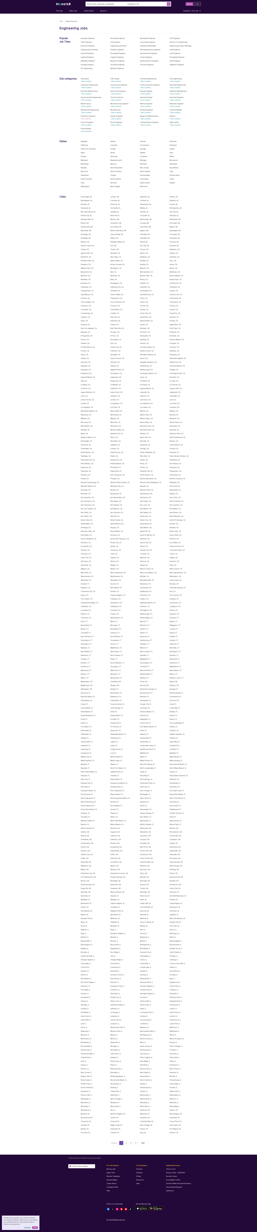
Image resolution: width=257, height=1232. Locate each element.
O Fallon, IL (174, 1050)
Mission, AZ (85, 242)
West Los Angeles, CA (148, 573)
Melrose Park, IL (116, 1031)
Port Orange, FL (146, 791)
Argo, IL (83, 933)
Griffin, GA (114, 854)
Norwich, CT (174, 655)
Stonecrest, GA (175, 885)
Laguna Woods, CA (88, 392)
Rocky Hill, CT (175, 659)
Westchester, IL (146, 1099)
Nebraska (173, 164)
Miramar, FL (85, 764)
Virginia (172, 183)
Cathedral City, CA (146, 294)
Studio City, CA (115, 543)
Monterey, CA (115, 426)
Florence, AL (115, 204)
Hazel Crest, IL (115, 1001)
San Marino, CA (145, 509)
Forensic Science (116, 97)
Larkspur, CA (115, 396)
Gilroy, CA (84, 355)
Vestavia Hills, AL (87, 219)
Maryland (84, 160)
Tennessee (144, 179)
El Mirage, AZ (86, 238)
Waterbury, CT (86, 670)
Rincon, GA (85, 881)
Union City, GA (175, 888)
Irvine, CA (143, 377)
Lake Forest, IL (175, 1012)
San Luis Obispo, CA (88, 509)
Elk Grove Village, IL (88, 982)
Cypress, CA (85, 317)
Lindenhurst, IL (175, 1020)
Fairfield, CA (144, 340)
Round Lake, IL (86, 1080)
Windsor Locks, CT (177, 678)
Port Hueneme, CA (117, 475)
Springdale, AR (175, 231)
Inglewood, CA (115, 377)
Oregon (113, 175)
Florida (112, 149)
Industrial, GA (115, 858)
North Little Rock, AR (118, 231)
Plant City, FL (145, 787)
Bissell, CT (173, 621)
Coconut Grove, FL (117, 704)
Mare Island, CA (116, 411)
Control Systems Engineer (150, 85)
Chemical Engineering (148, 79)
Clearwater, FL (145, 700)
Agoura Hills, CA (87, 253)
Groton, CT (114, 644)
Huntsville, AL (115, 208)
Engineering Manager (148, 46)
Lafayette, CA (115, 388)
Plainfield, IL (144, 1065)
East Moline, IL (86, 979)
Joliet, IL (143, 1009)
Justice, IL (173, 1009)
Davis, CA (84, 321)
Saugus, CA (114, 527)
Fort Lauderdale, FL (177, 723)
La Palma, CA (145, 385)
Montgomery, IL (146, 1035)
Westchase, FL (145, 821)
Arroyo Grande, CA (117, 264)
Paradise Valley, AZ (117, 242)
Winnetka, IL (85, 1106)
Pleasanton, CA (175, 471)
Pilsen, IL (113, 1065)
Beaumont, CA (86, 272)
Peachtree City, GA (88, 873)
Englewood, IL (175, 982)
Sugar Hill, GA (86, 888)
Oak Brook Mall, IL (87, 1054)
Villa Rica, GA (85, 892)
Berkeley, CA (115, 276)
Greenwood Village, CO (89, 603)
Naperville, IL (115, 1042)
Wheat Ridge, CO (146, 618)
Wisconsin (143, 186)
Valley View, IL (175, 1091)
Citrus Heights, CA (87, 302)
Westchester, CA (87, 576)
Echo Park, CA (175, 328)
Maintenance (86, 104)
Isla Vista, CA (174, 377)
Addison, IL (85, 930)
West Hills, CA (86, 573)
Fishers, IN (144, 1129)
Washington (85, 186)
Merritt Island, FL (116, 757)
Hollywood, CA (86, 373)
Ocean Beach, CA (176, 445)
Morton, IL (114, 1039)
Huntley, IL (85, 1009)
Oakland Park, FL (116, 772)
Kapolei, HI (114, 896)
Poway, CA (85, 479)
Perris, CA (143, 464)
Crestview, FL (145, 708)
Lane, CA (84, 396)
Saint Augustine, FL (88, 798)
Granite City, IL (115, 997)
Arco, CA (173, 261)
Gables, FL (174, 727)
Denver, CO (114, 591)
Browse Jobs (111, 1169)
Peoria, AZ (144, 242)
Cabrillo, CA (144, 283)
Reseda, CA (144, 486)
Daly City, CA (115, 317)
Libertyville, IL (86, 1020)
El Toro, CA (114, 336)
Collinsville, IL (145, 963)
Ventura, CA (144, 561)
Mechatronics (115, 110)
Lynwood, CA (174, 407)
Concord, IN (114, 1121)
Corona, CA (174, 306)
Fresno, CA (85, 351)
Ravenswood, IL (116, 1069)
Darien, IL (173, 967)
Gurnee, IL (144, 997)
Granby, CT (174, 640)
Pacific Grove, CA (116, 452)
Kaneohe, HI (85, 896)
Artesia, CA (144, 264)
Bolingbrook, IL (145, 945)
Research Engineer (117, 61)
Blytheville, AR (175, 219)
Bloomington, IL (87, 945)
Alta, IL (142, 930)
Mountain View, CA (147, 430)
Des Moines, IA (86, 911)
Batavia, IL (114, 937)
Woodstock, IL (86, 1110)
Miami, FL (143, 757)
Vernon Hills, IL (86, 1095)
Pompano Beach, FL (88, 791)
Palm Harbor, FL (116, 779)
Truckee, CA (144, 554)
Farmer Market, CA (177, 340)
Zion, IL (113, 1110)
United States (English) (80, 1166)
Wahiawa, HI (85, 900)
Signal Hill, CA (145, 531)
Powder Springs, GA (117, 877)
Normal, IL (173, 1042)
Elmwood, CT (145, 636)
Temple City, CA (146, 550)
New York (84, 171)
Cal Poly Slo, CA (176, 283)
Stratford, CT (86, 667)
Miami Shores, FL (146, 761)
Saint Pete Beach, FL (177, 798)
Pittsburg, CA (174, 467)
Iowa (171, 153)
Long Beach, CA (116, 403)
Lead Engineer (175, 53)
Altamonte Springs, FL (148, 689)
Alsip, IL (113, 930)
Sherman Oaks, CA (88, 531)
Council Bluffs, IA (146, 907)
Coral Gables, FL (87, 708)
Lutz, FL (113, 753)
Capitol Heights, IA (117, 903)
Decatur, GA (114, 843)
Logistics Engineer (117, 57)
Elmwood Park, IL (146, 982)
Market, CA (174, 411)
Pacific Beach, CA (87, 452)
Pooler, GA (174, 873)
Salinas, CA (174, 494)
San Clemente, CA (88, 501)
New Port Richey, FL (147, 764)
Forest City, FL (145, 723)
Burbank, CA (85, 283)
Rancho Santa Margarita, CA (150, 482)
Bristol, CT (85, 629)
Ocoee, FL (173, 772)
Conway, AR (144, 223)
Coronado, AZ (175, 234)
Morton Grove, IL (146, 1039)
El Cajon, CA (114, 332)
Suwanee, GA (115, 888)
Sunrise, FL (114, 809)
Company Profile (112, 1187)
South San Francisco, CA (119, 539)
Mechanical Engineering (90, 110)
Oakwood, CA (145, 445)
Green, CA (144, 358)
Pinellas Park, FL (116, 787)
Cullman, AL (144, 200)
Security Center (171, 1176)
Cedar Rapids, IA (176, 903)
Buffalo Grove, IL (176, 948)
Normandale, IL (86, 1046)
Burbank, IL (85, 952)
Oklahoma (85, 175)
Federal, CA (85, 343)
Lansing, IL (144, 1016)
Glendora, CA (175, 355)
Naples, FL (114, 764)
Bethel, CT (144, 621)
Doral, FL (84, 719)
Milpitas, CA (114, 418)
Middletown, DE (86, 685)
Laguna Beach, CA (147, 388)
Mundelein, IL (86, 1042)
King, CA (84, 381)
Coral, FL (173, 704)
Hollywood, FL (115, 738)
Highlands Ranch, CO (148, 603)
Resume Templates (113, 1176)
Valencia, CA (144, 558)
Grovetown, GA (145, 854)
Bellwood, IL (144, 937)
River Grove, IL (86, 1072)
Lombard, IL (144, 1024)
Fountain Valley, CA (147, 347)
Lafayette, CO (86, 606)
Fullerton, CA (115, 351)
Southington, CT (146, 663)
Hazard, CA (114, 366)
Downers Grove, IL (117, 975)
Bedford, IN (85, 1114)
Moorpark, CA (175, 426)
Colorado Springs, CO (178, 588)
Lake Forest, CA (116, 392)
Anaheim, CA (174, 257)
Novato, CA (174, 441)
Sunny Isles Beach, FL (89, 809)
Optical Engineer (176, 110)
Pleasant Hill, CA (146, 471)
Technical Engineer (117, 65)
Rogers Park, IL (86, 1076)
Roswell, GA (174, 881)
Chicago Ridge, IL (116, 960)
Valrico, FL (114, 817)
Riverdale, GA (115, 881)
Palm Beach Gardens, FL (179, 776)
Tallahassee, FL (175, 809)
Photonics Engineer (88, 116)
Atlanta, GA (85, 832)
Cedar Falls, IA (145, 903)
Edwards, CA (85, 332)
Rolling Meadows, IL (117, 1076)
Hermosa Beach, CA (177, 366)
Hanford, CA (115, 362)
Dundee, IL (174, 975)
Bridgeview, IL (115, 948)
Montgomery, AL (176, 208)
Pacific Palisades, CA (147, 452)
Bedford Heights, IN (117, 1114)
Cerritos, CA (85, 298)
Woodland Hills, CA (147, 580)
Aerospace (85, 79)
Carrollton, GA (145, 836)
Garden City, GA (87, 854)
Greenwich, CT (86, 644)
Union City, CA (86, 558)
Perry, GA (143, 873)
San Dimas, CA (145, 501)
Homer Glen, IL (145, 1005)
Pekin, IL (173, 1061)
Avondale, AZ (86, 234)
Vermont (113, 183)
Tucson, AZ (114, 249)
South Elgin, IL (175, 1084)
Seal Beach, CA (145, 527)
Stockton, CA (86, 543)
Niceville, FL (85, 768)
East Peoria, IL (115, 979)
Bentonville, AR (146, 219)
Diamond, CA (115, 321)
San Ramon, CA (175, 512)
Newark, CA (144, 433)
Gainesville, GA (175, 851)
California (84, 145)
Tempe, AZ (85, 249)
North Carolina (115, 171)
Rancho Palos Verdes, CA (120, 482)
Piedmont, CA (86, 467)
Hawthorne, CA (175, 362)
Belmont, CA (85, 276)
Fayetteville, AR (87, 227)
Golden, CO (144, 599)
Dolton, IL (84, 975)
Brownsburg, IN (86, 1118)
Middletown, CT (116, 648)
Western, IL (174, 1099)
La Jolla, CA (174, 381)
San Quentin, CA (116, 512)
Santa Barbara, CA (176, 516)
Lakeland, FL (85, 745)
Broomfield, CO (116, 588)
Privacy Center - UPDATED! (175, 1173)
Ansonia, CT (174, 618)
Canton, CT (144, 629)
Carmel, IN (114, 1118)
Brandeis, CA (85, 279)
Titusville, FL (85, 817)
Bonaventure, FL (146, 693)
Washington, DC (87, 682)
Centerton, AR (115, 223)
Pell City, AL (174, 212)
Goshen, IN (174, 1133)
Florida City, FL (115, 723)
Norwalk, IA (144, 915)
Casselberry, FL (86, 700)
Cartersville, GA (175, 836)
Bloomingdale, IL (176, 941)
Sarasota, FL (144, 802)
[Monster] (63, 4)
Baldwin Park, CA (87, 268)
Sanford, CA (114, 516)
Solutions (139, 1173)
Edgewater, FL (145, 719)
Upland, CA (114, 558)
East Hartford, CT (87, 636)
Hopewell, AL (86, 208)
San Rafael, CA (145, 512)
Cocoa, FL (84, 704)
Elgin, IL (172, 979)
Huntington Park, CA (177, 373)
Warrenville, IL (145, 1095)
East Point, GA (145, 847)
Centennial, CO (145, 588)
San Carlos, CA (175, 497)
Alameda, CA (115, 253)
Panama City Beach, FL (119, 783)
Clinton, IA (84, 907)
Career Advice (89, 11)
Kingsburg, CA (115, 381)
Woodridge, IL (175, 1106)
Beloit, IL (173, 937)
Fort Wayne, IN (175, 1129)
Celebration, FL (116, 700)
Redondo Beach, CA (88, 486)
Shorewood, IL (115, 1084)
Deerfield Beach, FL (88, 715)
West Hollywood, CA (117, 573)
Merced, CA (174, 415)
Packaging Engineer (177, 57)
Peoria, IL (84, 1065)
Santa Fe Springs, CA (177, 520)
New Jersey (144, 168)
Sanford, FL (114, 802)
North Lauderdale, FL (148, 768)
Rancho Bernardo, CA (148, 479)
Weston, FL (85, 824)
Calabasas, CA (86, 287)
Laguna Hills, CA (176, 388)
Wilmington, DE (86, 689)
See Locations (87, 81)
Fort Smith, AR (115, 227)
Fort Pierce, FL (115, 727)
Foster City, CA (115, 347)
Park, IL (83, 1061)
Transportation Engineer (149, 122)
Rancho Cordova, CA (177, 479)
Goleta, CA (85, 358)
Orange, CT (85, 659)
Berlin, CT (114, 621)
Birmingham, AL (86, 200)
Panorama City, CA (88, 460)
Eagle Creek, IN (116, 1125)
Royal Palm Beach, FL (178, 794)
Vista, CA (173, 565)
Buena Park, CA (176, 279)
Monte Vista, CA (176, 422)
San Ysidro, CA (86, 516)
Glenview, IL (174, 994)
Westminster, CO (116, 618)
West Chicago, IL (116, 1099)
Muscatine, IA (115, 915)
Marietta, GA (144, 866)
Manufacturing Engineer (119, 104)
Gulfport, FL (174, 730)
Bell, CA (113, 272)
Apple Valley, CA (116, 261)
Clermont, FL (174, 700)
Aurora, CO (114, 584)
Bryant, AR (85, 223)
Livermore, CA (145, 400)
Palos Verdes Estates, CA (179, 456)
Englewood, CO (146, 591)
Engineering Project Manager (181, 46)
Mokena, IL (85, 1035)
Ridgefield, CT (145, 659)
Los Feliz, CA (115, 407)
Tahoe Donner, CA (177, 546)
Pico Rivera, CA (175, 464)
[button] (168, 4)
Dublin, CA (144, 325)
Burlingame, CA (116, 283)
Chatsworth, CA (116, 298)
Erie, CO (173, 591)
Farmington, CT (86, 640)
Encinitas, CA (174, 336)
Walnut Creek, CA (146, 569)
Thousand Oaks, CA (177, 550)
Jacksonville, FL (87, 742)
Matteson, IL (174, 1027)
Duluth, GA (85, 847)
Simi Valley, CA (86, 535)
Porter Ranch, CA (146, 475)
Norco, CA (114, 437)
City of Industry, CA (117, 302)
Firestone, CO (145, 595)
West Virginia (115, 186)
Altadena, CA (145, 257)
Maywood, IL (85, 1031)
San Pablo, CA (86, 512)
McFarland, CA (115, 415)
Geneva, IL (85, 994)
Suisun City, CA (145, 543)
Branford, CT (145, 625)
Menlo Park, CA (146, 415)
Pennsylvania (145, 175)
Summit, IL (173, 1087)
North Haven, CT (116, 655)
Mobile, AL (144, 208)
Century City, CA (176, 294)
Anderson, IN (145, 1110)
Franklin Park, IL (146, 990)
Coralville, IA (115, 907)
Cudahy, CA (114, 313)
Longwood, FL (86, 753)
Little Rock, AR (145, 227)
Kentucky (113, 156)
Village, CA (114, 565)
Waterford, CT (115, 670)
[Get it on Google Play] (156, 1208)
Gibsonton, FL (115, 730)
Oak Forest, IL (115, 1054)
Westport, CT (115, 674)
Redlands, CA (174, 482)
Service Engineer (87, 122)
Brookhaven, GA (176, 832)
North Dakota (145, 171)
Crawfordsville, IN (146, 1121)
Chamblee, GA (86, 839)
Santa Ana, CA (145, 516)
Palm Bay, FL (145, 776)
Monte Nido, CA (146, 422)
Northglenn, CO (146, 610)
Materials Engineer (177, 104)
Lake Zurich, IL (86, 1016)
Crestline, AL (115, 200)
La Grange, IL (115, 1012)
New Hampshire (116, 168)
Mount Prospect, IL (177, 1039)
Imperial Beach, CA (88, 377)
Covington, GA (175, 839)
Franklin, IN (114, 1133)
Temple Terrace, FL (177, 813)
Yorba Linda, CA (175, 580)
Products (139, 1169)
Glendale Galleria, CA (148, 355)
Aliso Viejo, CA (115, 257)
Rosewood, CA (115, 494)
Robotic (172, 116)
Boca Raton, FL (116, 693)
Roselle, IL (173, 1076)
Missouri (113, 164)
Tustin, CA (173, 554)
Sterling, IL (114, 1087)
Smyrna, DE (144, 685)
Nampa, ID (144, 926)
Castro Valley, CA (116, 294)
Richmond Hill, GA (176, 877)
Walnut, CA (114, 569)
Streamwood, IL (146, 1087)
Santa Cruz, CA (145, 520)
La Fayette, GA (116, 862)
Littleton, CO (145, 606)
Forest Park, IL (175, 986)
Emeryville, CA (145, 336)
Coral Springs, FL (116, 708)
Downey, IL (144, 975)
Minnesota (174, 160)
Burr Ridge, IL (115, 952)
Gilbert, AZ (114, 238)
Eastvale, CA (144, 328)
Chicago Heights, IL (88, 960)
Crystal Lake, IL (145, 967)
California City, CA (117, 287)
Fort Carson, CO (176, 595)
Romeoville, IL (145, 1076)
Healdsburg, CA (146, 366)
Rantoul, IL (85, 1069)
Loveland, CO (115, 610)
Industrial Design (146, 97)
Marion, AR (174, 227)
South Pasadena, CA (88, 539)
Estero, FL (173, 719)
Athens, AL (174, 197)
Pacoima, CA (174, 452)
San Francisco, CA (87, 505)
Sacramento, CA (146, 494)
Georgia (143, 149)
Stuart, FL (143, 806)
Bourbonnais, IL (175, 945)
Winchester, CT (116, 678)
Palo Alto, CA (145, 456)
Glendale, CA (115, 355)
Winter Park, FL (175, 824)
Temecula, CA (115, 550)
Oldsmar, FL (85, 776)
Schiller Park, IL (86, 1084)
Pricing (138, 1176)
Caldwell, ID (114, 922)
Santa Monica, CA (117, 524)
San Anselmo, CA (87, 497)
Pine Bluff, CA (115, 467)
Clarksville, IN (175, 1118)
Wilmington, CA (175, 576)
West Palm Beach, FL (118, 821)
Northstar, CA (115, 441)
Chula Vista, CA (175, 298)
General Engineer (87, 53)
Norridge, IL (114, 1046)
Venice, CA (114, 561)
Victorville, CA (86, 565)
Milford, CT (144, 648)
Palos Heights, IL (146, 1057)
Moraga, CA (85, 430)
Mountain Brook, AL (88, 212)
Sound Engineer (116, 122)
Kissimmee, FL (145, 742)
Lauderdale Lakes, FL (148, 745)
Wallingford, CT (175, 667)
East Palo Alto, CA (117, 328)
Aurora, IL (143, 933)
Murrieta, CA (174, 430)
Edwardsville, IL (145, 979)
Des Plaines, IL (175, 971)
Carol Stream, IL (176, 952)
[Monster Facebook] (109, 1210)
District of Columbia (88, 149)
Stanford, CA (145, 539)
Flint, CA (113, 343)
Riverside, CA (86, 490)
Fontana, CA (174, 343)
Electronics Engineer (118, 91)
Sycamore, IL (85, 1091)
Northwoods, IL (145, 1050)
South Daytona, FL (88, 806)
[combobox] (106, 4)
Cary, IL (113, 956)
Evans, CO (84, 595)
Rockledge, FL (145, 794)
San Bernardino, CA (117, 497)
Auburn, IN (174, 1110)
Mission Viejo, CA (146, 418)
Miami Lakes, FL (116, 761)
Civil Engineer (115, 42)
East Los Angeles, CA (89, 328)
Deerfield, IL (114, 971)
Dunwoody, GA (115, 847)
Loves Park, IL (175, 1024)
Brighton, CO (85, 588)
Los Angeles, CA (87, 407)
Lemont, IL (174, 1016)
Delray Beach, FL (116, 715)
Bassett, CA (144, 268)
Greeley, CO (174, 599)
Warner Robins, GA (117, 892)
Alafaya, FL (114, 689)
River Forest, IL (175, 1069)
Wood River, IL (145, 1106)
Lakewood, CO (115, 606)
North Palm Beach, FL (89, 772)
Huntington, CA (116, 373)
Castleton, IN (145, 1118)
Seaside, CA (174, 527)
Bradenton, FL (115, 697)
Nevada (83, 168)
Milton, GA (85, 869)
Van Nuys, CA (86, 561)
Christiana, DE (115, 682)
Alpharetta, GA (145, 828)
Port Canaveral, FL (117, 791)
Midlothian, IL (174, 1031)
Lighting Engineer (87, 57)
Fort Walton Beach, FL (148, 727)
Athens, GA (174, 828)
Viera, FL (173, 817)
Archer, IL (173, 930)
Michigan (143, 160)
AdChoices (170, 1191)
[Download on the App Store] (142, 1208)
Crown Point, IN (175, 1121)
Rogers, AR (144, 231)
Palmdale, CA (86, 456)
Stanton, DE (174, 685)
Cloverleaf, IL (115, 963)
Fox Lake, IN (85, 1133)
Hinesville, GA (175, 854)
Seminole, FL (174, 802)
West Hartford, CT (147, 670)
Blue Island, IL (115, 945)
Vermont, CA (174, 561)
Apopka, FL (174, 689)
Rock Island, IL (145, 1072)
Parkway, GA (174, 869)
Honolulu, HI (174, 892)
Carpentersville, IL (87, 956)
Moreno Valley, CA (117, 430)
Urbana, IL (144, 1091)
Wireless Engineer (117, 68)
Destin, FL (173, 715)
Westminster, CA (116, 576)
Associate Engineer (117, 38)
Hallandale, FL (86, 734)
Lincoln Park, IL (116, 1020)
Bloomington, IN (176, 1114)
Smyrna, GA (144, 885)
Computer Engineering (89, 85)
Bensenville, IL (86, 941)
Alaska (112, 141)
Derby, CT (173, 633)
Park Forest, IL (115, 1061)
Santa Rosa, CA (145, 524)
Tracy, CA (113, 554)
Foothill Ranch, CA (88, 347)
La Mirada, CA (115, 385)
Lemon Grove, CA (87, 400)
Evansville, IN (115, 1129)
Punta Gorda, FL (87, 794)
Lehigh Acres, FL (116, 749)
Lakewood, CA (175, 392)
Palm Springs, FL (146, 779)
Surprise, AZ (174, 246)
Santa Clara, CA (86, 520)
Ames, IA (143, 900)
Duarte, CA (114, 325)
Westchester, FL (176, 821)
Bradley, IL (84, 948)
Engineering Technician (89, 50)
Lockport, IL (114, 1024)
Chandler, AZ (145, 234)
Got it (35, 1227)
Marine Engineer (146, 104)
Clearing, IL (174, 960)
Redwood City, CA (116, 486)
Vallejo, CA (174, 558)
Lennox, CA (114, 400)
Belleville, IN (144, 1114)
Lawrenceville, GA (146, 862)
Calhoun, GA (115, 836)
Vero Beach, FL (145, 817)
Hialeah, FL (144, 734)
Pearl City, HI (144, 896)
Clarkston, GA (115, 839)
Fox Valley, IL (85, 990)
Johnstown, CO (175, 603)
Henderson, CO (116, 603)
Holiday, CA (174, 370)
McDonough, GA (176, 866)
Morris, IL (173, 1035)
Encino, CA (85, 340)
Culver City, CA (145, 313)
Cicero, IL (143, 960)
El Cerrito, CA (145, 332)
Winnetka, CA (86, 580)
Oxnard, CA (174, 449)
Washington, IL (175, 1095)
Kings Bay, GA (86, 862)
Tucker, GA (144, 888)
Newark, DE (114, 685)
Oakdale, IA (174, 915)
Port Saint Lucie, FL (177, 791)
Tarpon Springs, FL (147, 813)
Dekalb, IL (143, 971)
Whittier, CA (144, 576)
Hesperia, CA (86, 370)
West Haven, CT (176, 670)
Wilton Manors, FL (117, 824)
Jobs (61, 21)
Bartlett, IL (85, 937)
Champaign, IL (145, 956)
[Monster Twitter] (113, 1210)
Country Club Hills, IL (177, 963)
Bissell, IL (143, 941)
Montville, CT (174, 648)
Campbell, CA (175, 287)
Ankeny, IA (174, 900)
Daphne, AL (174, 200)
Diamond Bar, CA (146, 321)
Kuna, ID (84, 926)
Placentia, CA (86, 471)
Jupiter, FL (114, 742)
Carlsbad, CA (115, 291)
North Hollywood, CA (177, 437)
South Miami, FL (116, 806)
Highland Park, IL (176, 1001)
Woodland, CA (115, 580)
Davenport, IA (175, 907)
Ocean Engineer (146, 57)
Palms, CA (114, 456)
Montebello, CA (87, 426)
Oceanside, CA (86, 449)
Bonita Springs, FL (176, 693)
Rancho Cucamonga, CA (90, 482)
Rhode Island (174, 175)
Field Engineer (175, 50)
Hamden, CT (144, 644)
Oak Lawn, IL (145, 1054)
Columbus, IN (86, 1121)
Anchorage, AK (86, 197)
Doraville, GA (145, 843)
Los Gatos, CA (145, 407)
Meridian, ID (114, 926)
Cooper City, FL (145, 704)
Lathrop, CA (144, 396)
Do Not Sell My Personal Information (178, 1183)
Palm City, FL (85, 779)
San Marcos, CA (116, 509)
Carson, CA (174, 291)
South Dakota (115, 179)
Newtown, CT (86, 655)
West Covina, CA (176, 569)
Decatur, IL (85, 971)
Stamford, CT (175, 663)
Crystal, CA (174, 310)
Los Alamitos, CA (146, 403)
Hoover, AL (174, 204)
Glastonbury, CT (146, 640)
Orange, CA (144, 449)
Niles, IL (143, 1042)
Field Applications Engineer (150, 50)
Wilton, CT (85, 678)
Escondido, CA (115, 340)
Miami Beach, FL (176, 757)
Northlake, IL (115, 1050)
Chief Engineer (86, 42)
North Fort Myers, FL (118, 768)
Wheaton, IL (114, 1103)
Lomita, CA (85, 403)
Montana (143, 164)
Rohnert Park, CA (146, 490)
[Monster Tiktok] (131, 1210)
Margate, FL (174, 753)
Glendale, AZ (145, 238)
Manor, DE (173, 682)
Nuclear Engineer (146, 110)
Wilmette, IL (174, 1103)
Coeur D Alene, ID (147, 922)
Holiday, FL (85, 738)
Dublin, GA (174, 843)
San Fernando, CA (176, 501)
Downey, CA (85, 325)
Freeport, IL (174, 990)
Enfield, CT (174, 636)
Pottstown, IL (175, 1065)
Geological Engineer (117, 53)
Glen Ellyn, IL (115, 994)
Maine (172, 156)
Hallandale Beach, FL (118, 734)
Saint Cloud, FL (145, 798)
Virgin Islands (145, 183)
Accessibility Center (173, 1180)
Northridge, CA (86, 441)
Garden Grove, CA (147, 351)
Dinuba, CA (174, 321)
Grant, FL (143, 730)
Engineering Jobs (73, 28)
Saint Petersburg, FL (88, 802)
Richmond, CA (175, 486)
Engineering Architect (118, 46)
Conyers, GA (144, 839)
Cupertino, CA (175, 313)
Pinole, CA (144, 467)
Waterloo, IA (115, 918)
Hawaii (172, 149)
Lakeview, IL (114, 1016)
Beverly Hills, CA (146, 276)
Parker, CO (174, 610)
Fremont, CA (174, 347)
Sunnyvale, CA (86, 546)
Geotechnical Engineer (148, 53)
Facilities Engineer (117, 50)
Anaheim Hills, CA (87, 261)
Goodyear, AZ (175, 238)
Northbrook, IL (86, 1050)
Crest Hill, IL (85, 967)
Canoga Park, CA (87, 291)
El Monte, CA (174, 332)
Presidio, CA (114, 479)
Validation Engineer (177, 65)
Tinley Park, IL (115, 1091)
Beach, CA (173, 268)
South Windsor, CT (117, 663)
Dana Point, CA (145, 317)
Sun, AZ (113, 246)
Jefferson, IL (115, 1009)
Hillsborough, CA (146, 370)
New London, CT (146, 651)
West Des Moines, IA (177, 918)
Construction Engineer (118, 85)
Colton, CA (144, 302)
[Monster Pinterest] (126, 1210)
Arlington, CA (86, 264)
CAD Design (114, 79)
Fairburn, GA (85, 851)
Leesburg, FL (86, 749)
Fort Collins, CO (87, 599)
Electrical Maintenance (89, 91)
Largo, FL (113, 745)
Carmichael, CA (145, 291)
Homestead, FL (145, 738)
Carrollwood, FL (175, 697)
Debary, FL (174, 712)
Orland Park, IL (86, 1057)
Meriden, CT (85, 648)
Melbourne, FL (86, 757)
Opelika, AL (114, 212)
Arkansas (173, 141)
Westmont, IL (86, 1103)
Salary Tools (73, 11)
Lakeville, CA (145, 392)
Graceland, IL (86, 997)
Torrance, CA (86, 554)
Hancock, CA (85, 362)
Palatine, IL (114, 1057)
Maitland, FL (144, 753)
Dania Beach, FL (87, 712)
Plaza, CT (113, 659)
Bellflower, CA (175, 272)
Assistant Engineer (88, 38)
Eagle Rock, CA (175, 325)
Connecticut (144, 145)
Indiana (142, 153)
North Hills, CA (145, 437)
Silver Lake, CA (175, 531)
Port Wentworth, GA (88, 877)
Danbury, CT (115, 633)
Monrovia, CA (86, 422)
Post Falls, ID (174, 926)
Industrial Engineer (177, 97)
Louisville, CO (86, 610)
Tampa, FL (114, 813)
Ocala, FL (143, 772)
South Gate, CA (175, 535)
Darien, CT (144, 633)
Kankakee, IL (86, 1012)
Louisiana (143, 156)
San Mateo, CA (175, 509)
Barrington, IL (175, 933)
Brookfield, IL (145, 948)
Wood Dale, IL (115, 1106)
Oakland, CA (115, 445)
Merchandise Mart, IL (148, 1031)
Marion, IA (84, 915)
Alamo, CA (144, 253)
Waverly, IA (144, 918)
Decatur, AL (85, 204)
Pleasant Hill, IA (86, 918)
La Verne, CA (86, 388)
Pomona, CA (85, 475)
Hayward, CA (85, 366)
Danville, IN (85, 1125)
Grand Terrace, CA (117, 358)
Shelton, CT (85, 663)
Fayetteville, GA (116, 851)
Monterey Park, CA (147, 426)
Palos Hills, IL (174, 1057)
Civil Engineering (176, 79)
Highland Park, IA (116, 911)
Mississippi (85, 164)
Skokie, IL (143, 1084)
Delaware (173, 145)
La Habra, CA (145, 381)
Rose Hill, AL (115, 215)
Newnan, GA (115, 869)
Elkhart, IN (85, 1129)
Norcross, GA (145, 869)
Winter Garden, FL (147, 824)
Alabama (84, 141)
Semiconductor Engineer (149, 61)
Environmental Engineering (91, 97)
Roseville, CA (85, 494)
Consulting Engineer (147, 42)
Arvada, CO (85, 584)
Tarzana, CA (85, 550)
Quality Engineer (116, 116)
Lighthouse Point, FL (148, 749)
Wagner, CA (85, 569)
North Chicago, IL (176, 1046)
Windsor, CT (144, 678)
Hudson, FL (174, 738)
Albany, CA (174, 253)
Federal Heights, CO (118, 595)
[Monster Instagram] (117, 1210)
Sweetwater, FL (146, 809)
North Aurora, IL (146, 1046)
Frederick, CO (115, 599)
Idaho (83, 153)
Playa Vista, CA (116, 471)
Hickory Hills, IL (145, 1001)
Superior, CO (174, 614)
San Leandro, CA (176, 505)
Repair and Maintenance (149, 116)
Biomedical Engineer (147, 38)
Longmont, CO (175, 606)
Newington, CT (175, 651)
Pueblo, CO (114, 614)
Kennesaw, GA (175, 858)
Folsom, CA (144, 343)
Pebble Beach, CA (117, 464)
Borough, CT (115, 625)
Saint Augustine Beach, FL (120, 798)
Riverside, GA (145, 881)
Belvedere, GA (145, 832)
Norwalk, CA (144, 441)
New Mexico (174, 168)
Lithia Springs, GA (176, 862)
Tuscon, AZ (144, 249)
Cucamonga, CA (87, 313)
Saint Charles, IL (146, 1080)
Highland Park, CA (117, 370)
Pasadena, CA (175, 460)
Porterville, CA (175, 475)
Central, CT (174, 629)
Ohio (171, 171)
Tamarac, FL (85, 813)
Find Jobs (59, 11)
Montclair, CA (115, 422)
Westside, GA (145, 892)
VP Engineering (86, 68)
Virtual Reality (86, 129)
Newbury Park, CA (176, 433)
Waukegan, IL (86, 1099)
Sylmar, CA (114, 546)
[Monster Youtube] (122, 1210)
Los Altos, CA (175, 403)
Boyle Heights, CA (176, 276)
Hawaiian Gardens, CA (148, 362)
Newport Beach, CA (88, 437)
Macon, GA (114, 866)
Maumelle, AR (86, 231)
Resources (140, 1180)
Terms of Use (170, 1169)
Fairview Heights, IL (147, 986)
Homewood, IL (175, 1005)
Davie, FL (113, 712)
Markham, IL (144, 1027)
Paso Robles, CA (87, 464)
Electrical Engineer (88, 46)
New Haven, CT (116, 651)
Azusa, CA (173, 264)
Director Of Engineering (178, 42)
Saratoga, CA (86, 527)
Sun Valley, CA (175, 543)
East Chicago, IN (146, 1125)
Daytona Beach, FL (147, 712)
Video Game (174, 122)
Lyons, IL (84, 1027)
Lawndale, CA (175, 396)
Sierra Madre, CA (116, 531)
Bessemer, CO (145, 584)
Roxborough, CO (146, 614)
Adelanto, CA (174, 249)
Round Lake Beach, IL (118, 1080)
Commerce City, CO (88, 591)
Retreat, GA (144, 877)
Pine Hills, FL (85, 787)
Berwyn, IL (114, 941)
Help (108, 1191)
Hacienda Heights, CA (178, 358)
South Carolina (86, 179)
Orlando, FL (114, 776)
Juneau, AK (114, 197)
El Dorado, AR (175, 223)
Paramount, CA (116, 460)
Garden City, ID (175, 922)
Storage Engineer (87, 65)
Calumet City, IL (146, 952)
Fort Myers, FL (86, 727)
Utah (82, 183)
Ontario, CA (114, 449)
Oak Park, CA (86, 445)
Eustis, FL (84, 723)
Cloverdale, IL (86, 963)
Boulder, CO (174, 584)
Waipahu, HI (114, 900)
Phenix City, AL (86, 215)
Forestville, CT (115, 640)
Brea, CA (113, 279)
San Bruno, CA (145, 497)
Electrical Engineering (178, 85)
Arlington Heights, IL (118, 933)
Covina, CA (144, 310)
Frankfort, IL (115, 990)
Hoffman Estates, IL (117, 1005)
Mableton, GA (86, 866)
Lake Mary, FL (175, 742)
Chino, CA (143, 298)
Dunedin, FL (114, 719)
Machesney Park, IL (117, 1027)
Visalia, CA (144, 565)
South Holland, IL (87, 1087)
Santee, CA (174, 524)
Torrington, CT (115, 667)
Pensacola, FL (175, 783)
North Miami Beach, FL (178, 768)
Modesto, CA (174, 418)
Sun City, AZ (144, 246)
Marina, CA (144, 411)
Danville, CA (174, 317)
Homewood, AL (145, 204)
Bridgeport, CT (175, 625)
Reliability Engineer (88, 61)
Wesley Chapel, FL (88, 821)
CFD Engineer (175, 38)
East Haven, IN (175, 1125)
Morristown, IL (86, 1039)
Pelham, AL (144, 212)
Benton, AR (114, 219)
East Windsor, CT (116, 636)
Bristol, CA (144, 279)
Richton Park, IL (146, 1069)
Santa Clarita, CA (116, 520)
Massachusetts (116, 160)
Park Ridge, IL (145, 1061)
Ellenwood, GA (175, 847)
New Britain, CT (86, 651)
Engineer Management (178, 91)
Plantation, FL (175, 787)
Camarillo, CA (145, 287)
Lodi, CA (173, 400)
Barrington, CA (115, 268)
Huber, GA (85, 858)
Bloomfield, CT (86, 625)
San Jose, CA (145, 505)
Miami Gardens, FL (88, 761)
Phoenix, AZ (174, 242)
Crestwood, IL (115, 967)
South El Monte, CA (147, 535)
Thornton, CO (86, 618)
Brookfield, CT (115, 629)
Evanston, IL (85, 986)
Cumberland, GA (87, 843)
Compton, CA (86, 306)
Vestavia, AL (174, 215)
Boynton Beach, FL (88, 697)
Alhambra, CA (86, 257)
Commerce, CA (175, 302)
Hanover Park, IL (176, 997)
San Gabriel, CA (116, 505)
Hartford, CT (174, 644)
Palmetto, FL (174, 779)
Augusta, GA (115, 832)
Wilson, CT (174, 674)
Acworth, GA (115, 828)
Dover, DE (143, 682)
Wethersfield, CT (146, 674)
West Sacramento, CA (178, 573)
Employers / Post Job (190, 11)
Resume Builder (112, 1180)
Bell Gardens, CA (146, 272)
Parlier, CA (144, 460)
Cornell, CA (144, 306)
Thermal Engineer (147, 65)
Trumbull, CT (145, 667)
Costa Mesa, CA (116, 310)
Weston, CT (85, 674)
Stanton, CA (174, 539)
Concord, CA (115, 306)
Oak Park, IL (174, 1054)
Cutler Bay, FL (175, 708)
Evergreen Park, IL (117, 986)
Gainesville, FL (86, 730)
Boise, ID (84, 922)
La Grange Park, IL (147, 1012)
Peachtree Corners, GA (119, 873)
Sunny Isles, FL (175, 806)
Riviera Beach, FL (116, 794)
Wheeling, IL (144, 1103)
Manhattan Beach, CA (89, 411)
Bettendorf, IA (86, 903)
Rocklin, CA (114, 490)
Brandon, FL (144, 697)
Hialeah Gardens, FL (177, 734)
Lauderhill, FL (175, 745)
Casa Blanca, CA (87, 294)
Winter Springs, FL (87, 828)
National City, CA (116, 433)
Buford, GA (85, 836)
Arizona (143, 141)
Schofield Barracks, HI (178, 896)
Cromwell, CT (86, 633)
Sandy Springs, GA (87, 885)
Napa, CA (84, 433)
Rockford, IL (174, 1072)
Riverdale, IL (114, 1072)
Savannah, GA (115, 885)
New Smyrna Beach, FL (178, 764)
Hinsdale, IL (85, 1005)
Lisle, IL (83, 1024)
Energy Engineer (146, 91)
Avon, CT (84, 621)
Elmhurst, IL (114, 982)
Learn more (27, 1227)
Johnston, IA (174, 911)
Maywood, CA (86, 415)
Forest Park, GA (146, 851)
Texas (172, 179)
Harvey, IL (84, 1001)
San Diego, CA (115, 501)
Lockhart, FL (174, 749)
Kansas (83, 156)
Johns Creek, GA (146, 858)
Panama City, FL (87, 783)
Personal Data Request (174, 1187)
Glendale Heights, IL (147, 994)
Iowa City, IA (144, 911)
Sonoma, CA (115, 535)
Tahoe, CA (144, 546)
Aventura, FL (85, 693)
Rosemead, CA (175, 490)
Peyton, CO (85, 614)
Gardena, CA (174, 351)
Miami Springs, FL (176, 761)
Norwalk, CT (144, 655)
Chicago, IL (174, 956)
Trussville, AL (145, 215)
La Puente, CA (175, 385)
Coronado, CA (86, 310)
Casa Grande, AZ (116, 234)
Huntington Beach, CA (148, 373)
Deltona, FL (144, 715)
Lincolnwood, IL (146, 1020)
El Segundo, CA (86, 336)
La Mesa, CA (85, 385)
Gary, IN (143, 1133)
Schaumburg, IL (175, 1080)
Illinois (112, 153)
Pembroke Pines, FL (147, 783)
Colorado (113, 145)
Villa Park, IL (114, 1095)
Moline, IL (114, 1035)
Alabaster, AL (145, 197)
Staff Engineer (175, 61)
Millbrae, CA (85, 418)
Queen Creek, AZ (87, 246)
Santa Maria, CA (87, 524)
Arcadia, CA (144, 261)
